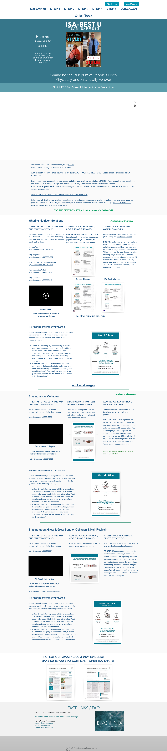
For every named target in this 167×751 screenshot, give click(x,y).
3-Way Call (107, 210)
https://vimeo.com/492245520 (40, 417)
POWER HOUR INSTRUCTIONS (87, 173)
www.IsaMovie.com (46, 316)
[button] (81, 49)
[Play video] (46, 296)
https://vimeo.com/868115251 (40, 551)
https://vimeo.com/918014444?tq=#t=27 (44, 591)
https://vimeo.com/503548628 (41, 459)
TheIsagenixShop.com (44, 727)
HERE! (71, 165)
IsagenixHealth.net (42, 725)
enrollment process (124, 237)
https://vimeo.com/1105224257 (41, 257)
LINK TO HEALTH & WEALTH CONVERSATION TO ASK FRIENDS (59, 194)
